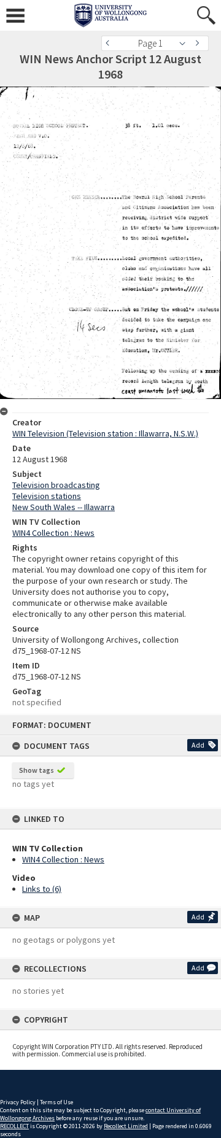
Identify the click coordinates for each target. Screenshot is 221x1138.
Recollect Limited (126, 1126)
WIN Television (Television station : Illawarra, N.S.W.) (105, 433)
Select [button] (185, 43)
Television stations (46, 495)
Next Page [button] (199, 43)
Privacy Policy (18, 1102)
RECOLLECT (14, 1126)
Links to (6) (41, 888)
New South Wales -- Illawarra (63, 507)
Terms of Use (56, 1102)
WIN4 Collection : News (63, 859)
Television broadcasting (56, 484)
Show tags (36, 770)
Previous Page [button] (110, 43)
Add (198, 744)
